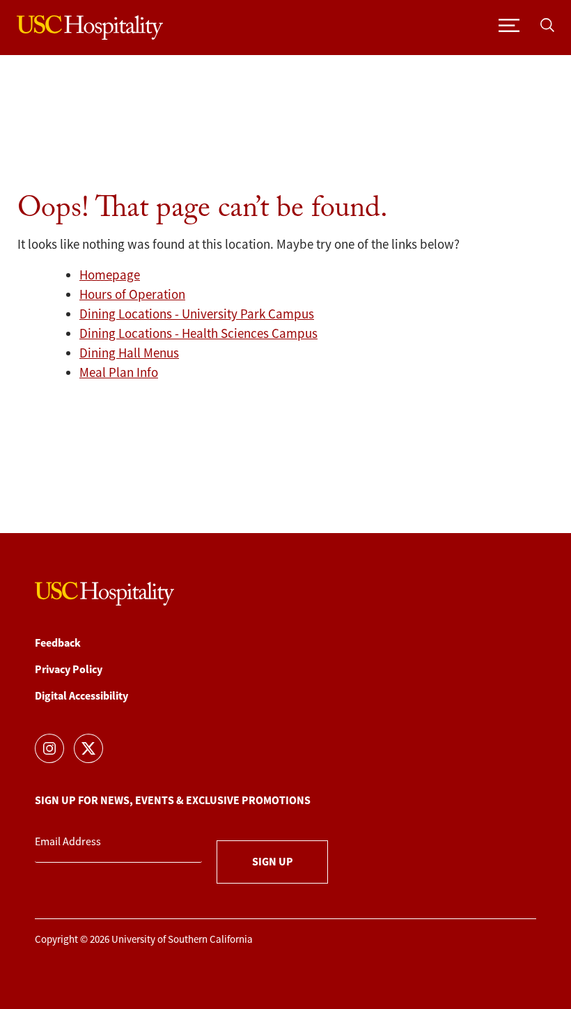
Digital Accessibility (81, 695)
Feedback (58, 643)
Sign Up (272, 861)
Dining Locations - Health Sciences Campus (198, 333)
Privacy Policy (68, 669)
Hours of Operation (132, 294)
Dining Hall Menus (129, 353)
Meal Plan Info (118, 372)
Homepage (109, 275)
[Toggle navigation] (509, 24)
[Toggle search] (547, 24)
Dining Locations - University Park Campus (196, 314)
